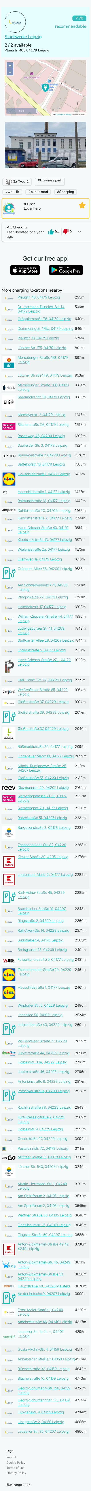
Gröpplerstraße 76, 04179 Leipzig (44, 318)
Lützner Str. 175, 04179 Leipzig (42, 348)
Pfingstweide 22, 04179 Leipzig (43, 597)
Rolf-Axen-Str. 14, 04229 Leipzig (43, 930)
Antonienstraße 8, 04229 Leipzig (44, 1081)
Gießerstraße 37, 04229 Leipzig (43, 701)
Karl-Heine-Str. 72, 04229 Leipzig (45, 680)
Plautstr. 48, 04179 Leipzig (39, 297)
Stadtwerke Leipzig (23, 37)
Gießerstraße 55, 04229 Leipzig (43, 778)
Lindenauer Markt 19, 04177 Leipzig (46, 756)
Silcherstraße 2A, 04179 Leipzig (43, 424)
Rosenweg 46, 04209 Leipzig (41, 436)
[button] (45, 232)
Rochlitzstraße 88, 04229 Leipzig (44, 1107)
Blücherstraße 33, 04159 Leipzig (44, 1369)
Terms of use (15, 1467)
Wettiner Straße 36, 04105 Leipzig (45, 1215)
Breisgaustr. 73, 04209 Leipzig (42, 949)
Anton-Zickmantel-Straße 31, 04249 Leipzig (40, 1276)
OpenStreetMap (63, 114)
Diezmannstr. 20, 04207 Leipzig (43, 787)
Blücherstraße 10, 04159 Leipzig (43, 1378)
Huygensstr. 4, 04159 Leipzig (41, 1412)
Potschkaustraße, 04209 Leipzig (44, 1091)
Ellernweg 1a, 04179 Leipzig (40, 559)
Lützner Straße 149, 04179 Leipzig (45, 375)
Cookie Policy (15, 1462)
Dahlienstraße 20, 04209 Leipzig (44, 510)
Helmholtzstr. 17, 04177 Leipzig (42, 607)
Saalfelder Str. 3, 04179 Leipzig (42, 445)
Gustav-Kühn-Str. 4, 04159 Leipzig (45, 1349)
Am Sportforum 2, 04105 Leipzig (43, 1196)
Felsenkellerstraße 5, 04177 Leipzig (46, 959)
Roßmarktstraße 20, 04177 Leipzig (45, 746)
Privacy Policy (16, 1473)
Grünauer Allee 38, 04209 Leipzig (45, 568)
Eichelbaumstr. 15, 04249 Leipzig (44, 1225)
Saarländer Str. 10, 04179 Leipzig (44, 397)
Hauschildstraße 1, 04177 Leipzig (44, 474)
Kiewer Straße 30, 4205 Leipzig (43, 857)
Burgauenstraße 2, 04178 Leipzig (44, 827)
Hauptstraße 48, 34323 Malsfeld (44, 1286)
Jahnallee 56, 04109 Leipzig (40, 1015)
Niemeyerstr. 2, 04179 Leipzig (41, 415)
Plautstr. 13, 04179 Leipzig (38, 338)
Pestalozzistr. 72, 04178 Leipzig (43, 1148)
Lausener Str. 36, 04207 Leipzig (43, 1431)
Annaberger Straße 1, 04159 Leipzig (46, 1359)
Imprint (11, 1457)
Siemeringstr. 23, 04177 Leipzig (43, 808)
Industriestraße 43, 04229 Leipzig (45, 1024)
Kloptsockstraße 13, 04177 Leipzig (45, 539)
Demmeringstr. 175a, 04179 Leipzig (45, 328)
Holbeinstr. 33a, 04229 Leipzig (42, 1062)
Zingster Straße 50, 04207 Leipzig (45, 1234)
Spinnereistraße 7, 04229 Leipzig (44, 455)
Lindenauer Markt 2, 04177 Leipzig (45, 874)
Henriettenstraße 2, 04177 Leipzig (45, 518)
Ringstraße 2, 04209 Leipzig (40, 920)
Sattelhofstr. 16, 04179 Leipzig (41, 464)
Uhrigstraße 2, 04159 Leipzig (41, 1422)
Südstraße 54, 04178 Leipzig (40, 940)
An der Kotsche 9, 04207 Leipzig (44, 1293)
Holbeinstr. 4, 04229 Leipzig (40, 1129)
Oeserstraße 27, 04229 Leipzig (42, 1138)
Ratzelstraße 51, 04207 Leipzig (42, 817)
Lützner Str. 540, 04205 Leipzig (43, 1166)
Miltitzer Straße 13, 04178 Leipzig (44, 1157)
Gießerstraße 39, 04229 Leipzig (43, 712)
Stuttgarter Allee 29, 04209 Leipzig (46, 640)
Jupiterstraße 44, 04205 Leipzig (43, 1053)
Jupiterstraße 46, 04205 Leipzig (43, 1071)
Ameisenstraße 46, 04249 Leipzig (45, 1322)
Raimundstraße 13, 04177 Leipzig (44, 501)
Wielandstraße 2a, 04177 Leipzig (44, 549)
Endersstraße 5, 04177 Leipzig (42, 650)
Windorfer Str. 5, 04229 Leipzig (43, 1005)
